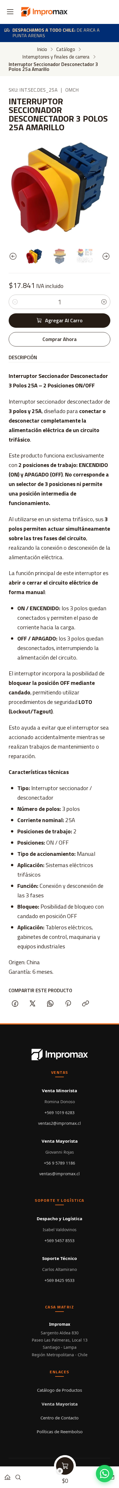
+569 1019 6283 (59, 1112)
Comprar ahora (59, 339)
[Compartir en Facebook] (15, 1003)
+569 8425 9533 (59, 1280)
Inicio (42, 49)
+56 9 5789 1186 (59, 1163)
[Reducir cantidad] (15, 302)
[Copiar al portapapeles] (85, 1003)
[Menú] (10, 11)
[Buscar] (18, 1475)
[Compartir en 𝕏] (33, 1003)
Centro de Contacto (59, 1418)
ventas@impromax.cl (59, 1173)
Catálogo (65, 49)
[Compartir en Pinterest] (68, 1003)
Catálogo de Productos (59, 1390)
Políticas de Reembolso (60, 1431)
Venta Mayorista (60, 1404)
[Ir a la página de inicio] (44, 12)
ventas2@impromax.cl (59, 1123)
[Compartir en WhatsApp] (50, 1003)
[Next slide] (106, 256)
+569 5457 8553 (59, 1240)
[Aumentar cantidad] (104, 302)
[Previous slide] (13, 256)
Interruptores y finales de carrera (56, 56)
